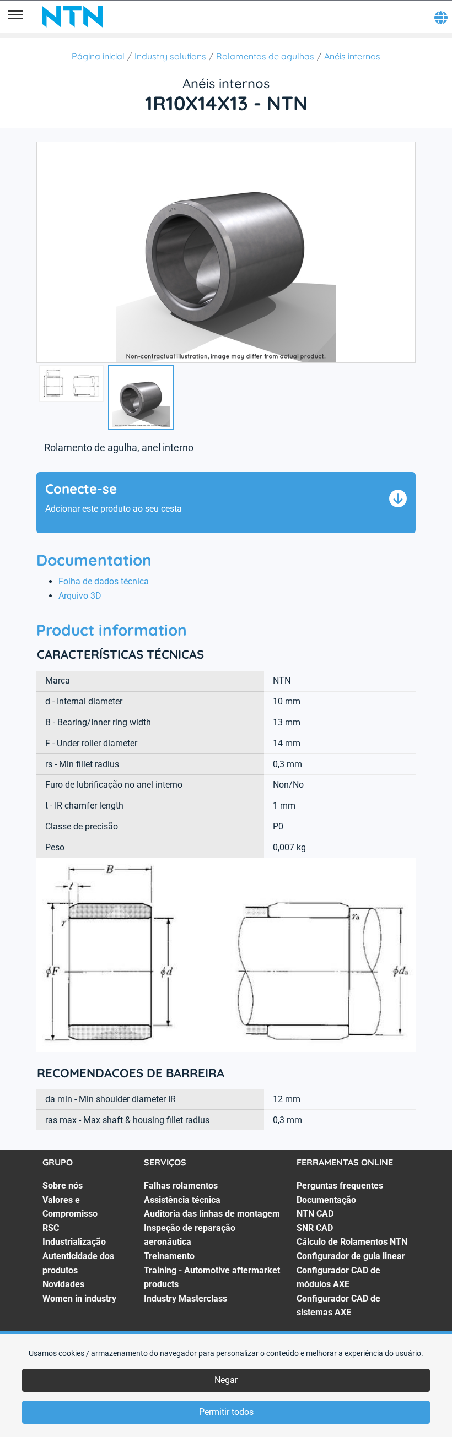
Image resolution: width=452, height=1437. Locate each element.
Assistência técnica (182, 1200)
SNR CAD (315, 1228)
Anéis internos (352, 56)
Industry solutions (170, 56)
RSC (50, 1228)
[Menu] (15, 16)
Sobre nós (62, 1185)
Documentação (326, 1200)
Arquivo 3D (79, 595)
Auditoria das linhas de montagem (212, 1213)
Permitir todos (226, 1412)
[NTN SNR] (72, 17)
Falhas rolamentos (181, 1185)
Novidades (63, 1284)
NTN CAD (315, 1213)
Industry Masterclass (185, 1298)
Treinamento (169, 1256)
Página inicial (98, 56)
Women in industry (79, 1298)
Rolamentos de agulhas (265, 56)
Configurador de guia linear (351, 1256)
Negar (226, 1380)
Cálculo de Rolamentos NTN (352, 1242)
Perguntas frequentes (340, 1185)
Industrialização (74, 1242)
